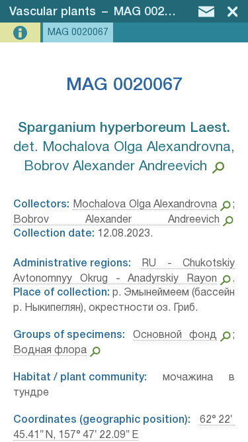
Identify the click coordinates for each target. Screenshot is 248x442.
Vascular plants (52, 12)
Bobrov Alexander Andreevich (116, 220)
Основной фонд (175, 335)
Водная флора (50, 350)
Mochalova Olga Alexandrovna (145, 204)
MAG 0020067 (152, 12)
